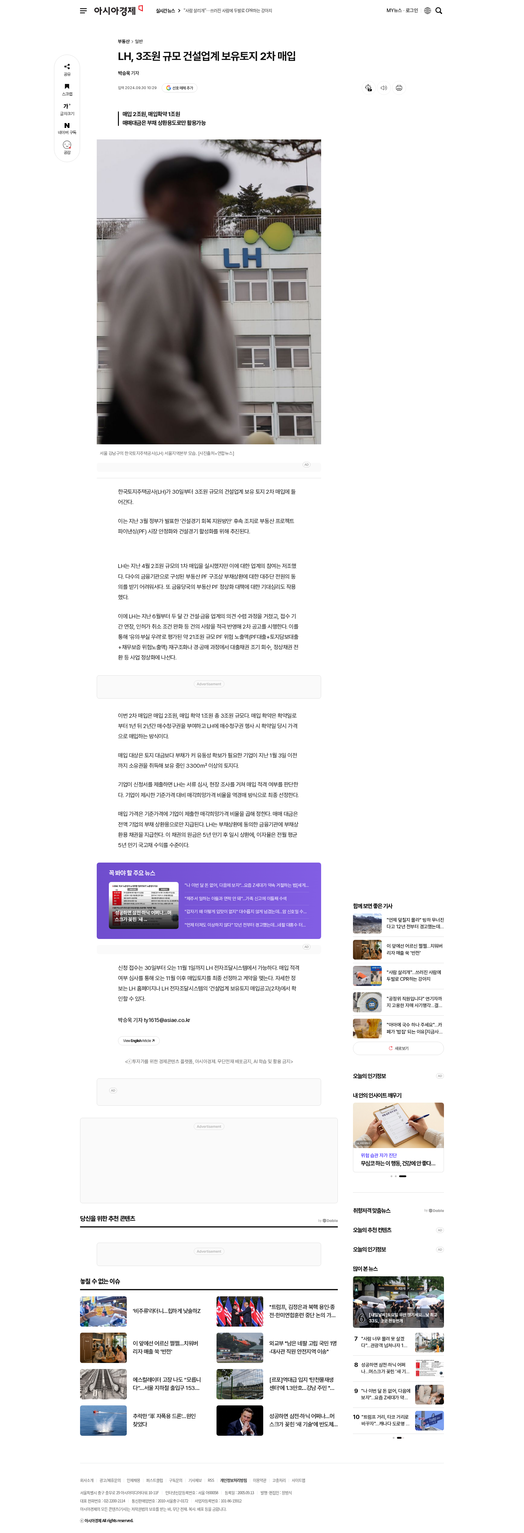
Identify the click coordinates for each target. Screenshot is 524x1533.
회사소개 (86, 1480)
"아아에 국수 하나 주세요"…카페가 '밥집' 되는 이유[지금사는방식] (415, 1028)
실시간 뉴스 (165, 10)
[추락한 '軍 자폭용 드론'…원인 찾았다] (103, 1434)
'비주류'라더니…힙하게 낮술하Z (167, 1311)
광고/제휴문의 (110, 1480)
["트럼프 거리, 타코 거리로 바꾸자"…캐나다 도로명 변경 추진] (429, 1429)
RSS (211, 1480)
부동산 (124, 41)
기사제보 (195, 1480)
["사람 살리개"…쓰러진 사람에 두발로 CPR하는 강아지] (367, 984)
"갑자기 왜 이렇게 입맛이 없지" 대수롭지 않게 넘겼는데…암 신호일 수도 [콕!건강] (247, 911)
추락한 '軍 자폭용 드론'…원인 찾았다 (164, 1420)
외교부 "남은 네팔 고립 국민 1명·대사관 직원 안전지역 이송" (303, 1347)
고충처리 (279, 1480)
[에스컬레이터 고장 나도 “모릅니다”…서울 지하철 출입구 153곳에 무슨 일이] (103, 1398)
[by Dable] (328, 1220)
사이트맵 (298, 1480)
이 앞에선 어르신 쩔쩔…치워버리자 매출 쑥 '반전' (414, 949)
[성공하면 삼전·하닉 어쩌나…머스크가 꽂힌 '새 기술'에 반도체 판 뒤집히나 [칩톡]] (429, 1377)
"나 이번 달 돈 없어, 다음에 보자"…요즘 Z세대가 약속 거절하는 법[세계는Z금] (247, 885)
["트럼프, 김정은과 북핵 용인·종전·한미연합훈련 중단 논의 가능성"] (240, 1325)
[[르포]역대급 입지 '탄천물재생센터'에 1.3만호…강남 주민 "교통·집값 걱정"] (240, 1398)
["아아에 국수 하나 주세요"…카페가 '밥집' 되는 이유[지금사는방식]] (367, 1037)
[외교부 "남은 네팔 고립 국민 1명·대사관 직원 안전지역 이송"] (240, 1361)
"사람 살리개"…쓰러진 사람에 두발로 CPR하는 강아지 (414, 976)
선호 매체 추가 (182, 88)
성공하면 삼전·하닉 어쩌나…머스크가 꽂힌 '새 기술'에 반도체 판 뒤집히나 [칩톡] (301, 1420)
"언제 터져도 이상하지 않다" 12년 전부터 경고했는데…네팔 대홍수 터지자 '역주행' (247, 925)
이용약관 (259, 1480)
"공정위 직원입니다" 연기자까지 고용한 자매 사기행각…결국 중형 (414, 1002)
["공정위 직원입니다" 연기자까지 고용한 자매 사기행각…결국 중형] (367, 1011)
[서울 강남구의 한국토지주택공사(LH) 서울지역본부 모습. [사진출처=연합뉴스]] (209, 291)
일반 (139, 41)
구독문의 (175, 1480)
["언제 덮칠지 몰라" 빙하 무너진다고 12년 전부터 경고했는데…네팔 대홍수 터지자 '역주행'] (367, 932)
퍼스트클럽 (154, 1480)
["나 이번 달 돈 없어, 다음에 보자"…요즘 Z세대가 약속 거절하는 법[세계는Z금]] (429, 1403)
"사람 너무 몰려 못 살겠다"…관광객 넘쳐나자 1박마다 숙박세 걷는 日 (384, 1345)
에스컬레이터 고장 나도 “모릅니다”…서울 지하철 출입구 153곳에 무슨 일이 (167, 1384)
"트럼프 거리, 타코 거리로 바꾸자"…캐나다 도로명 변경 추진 (385, 1424)
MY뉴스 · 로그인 (402, 10)
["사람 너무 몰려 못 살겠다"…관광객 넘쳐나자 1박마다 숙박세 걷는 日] (429, 1351)
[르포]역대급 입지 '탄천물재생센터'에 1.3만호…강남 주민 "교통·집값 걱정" (302, 1384)
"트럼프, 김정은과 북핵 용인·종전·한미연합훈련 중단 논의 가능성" (302, 1311)
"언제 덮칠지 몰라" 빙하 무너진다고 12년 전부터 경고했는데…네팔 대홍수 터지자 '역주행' (415, 923)
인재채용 (133, 1480)
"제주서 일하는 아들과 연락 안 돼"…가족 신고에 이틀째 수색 (236, 898)
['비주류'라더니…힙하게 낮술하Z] (103, 1325)
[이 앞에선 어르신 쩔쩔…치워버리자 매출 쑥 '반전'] (367, 958)
